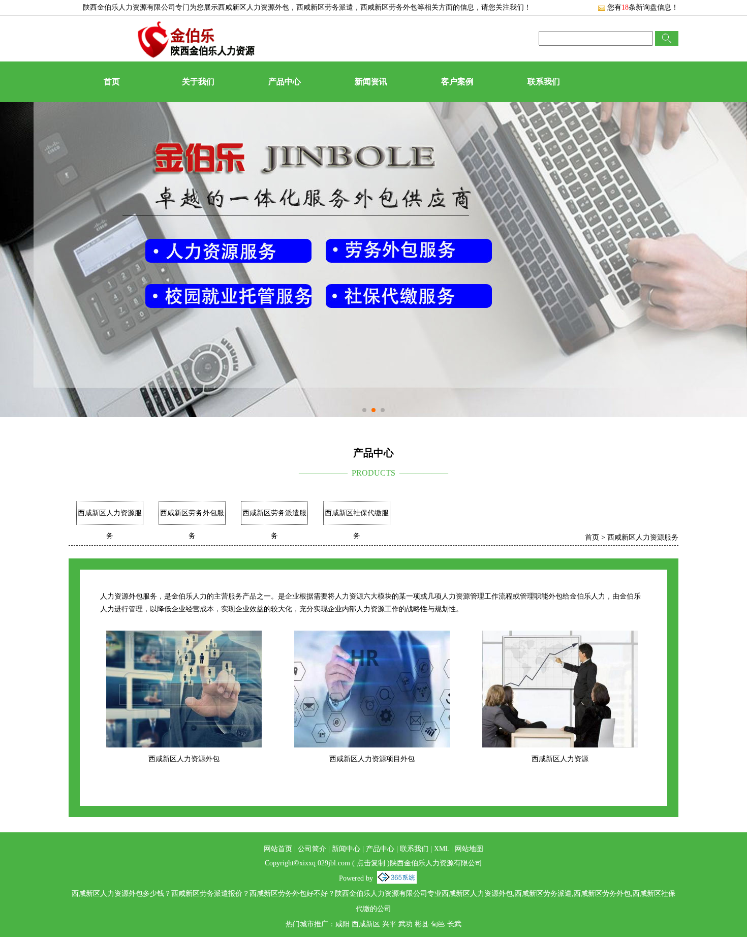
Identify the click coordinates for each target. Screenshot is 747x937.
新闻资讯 (371, 81)
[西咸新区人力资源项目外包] (372, 637)
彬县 (422, 924)
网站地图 (469, 849)
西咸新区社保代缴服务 (357, 524)
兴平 (389, 924)
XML (441, 849)
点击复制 (371, 863)
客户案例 (457, 81)
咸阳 (342, 924)
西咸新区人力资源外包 (253, 7)
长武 (454, 924)
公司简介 (312, 849)
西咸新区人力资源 (560, 759)
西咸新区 (366, 924)
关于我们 (198, 81)
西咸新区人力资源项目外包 (372, 759)
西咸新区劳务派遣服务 (274, 524)
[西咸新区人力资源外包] (184, 637)
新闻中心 (346, 849)
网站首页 (278, 849)
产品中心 (284, 81)
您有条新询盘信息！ (642, 7)
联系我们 (543, 81)
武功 (405, 924)
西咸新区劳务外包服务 (192, 524)
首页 (112, 81)
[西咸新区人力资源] (560, 637)
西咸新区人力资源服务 (110, 524)
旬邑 (438, 924)
